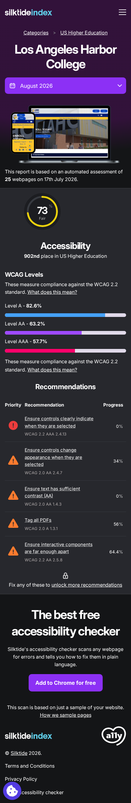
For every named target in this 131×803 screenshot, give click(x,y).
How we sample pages (65, 715)
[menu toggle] (122, 12)
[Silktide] (28, 12)
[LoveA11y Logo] (113, 737)
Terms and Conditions (30, 766)
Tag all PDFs (38, 520)
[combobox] (65, 85)
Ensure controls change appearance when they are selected (53, 457)
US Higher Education (84, 33)
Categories (35, 33)
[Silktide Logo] (28, 736)
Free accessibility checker (34, 792)
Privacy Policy (21, 779)
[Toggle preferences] (12, 791)
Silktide (19, 753)
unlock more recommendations (86, 585)
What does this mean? (52, 292)
